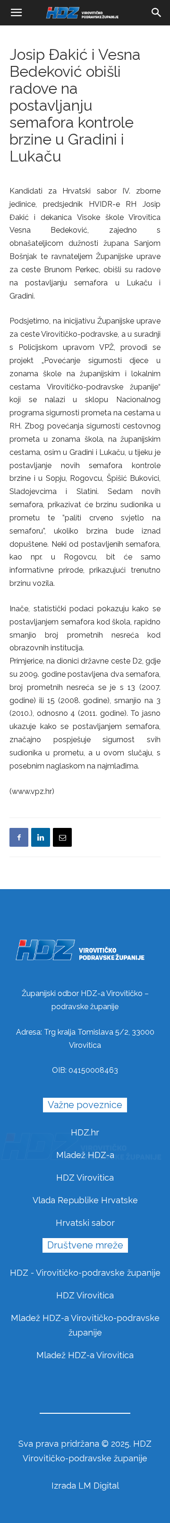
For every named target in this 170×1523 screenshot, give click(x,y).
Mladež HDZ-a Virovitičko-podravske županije (85, 1325)
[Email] (62, 837)
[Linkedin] (40, 837)
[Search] (157, 12)
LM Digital (98, 1486)
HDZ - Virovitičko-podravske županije (85, 1273)
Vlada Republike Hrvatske (85, 1200)
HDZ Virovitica (85, 1178)
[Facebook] (18, 837)
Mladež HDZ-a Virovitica (85, 1355)
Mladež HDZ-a (85, 1155)
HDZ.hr (85, 1132)
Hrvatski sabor (85, 1223)
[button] (16, 12)
